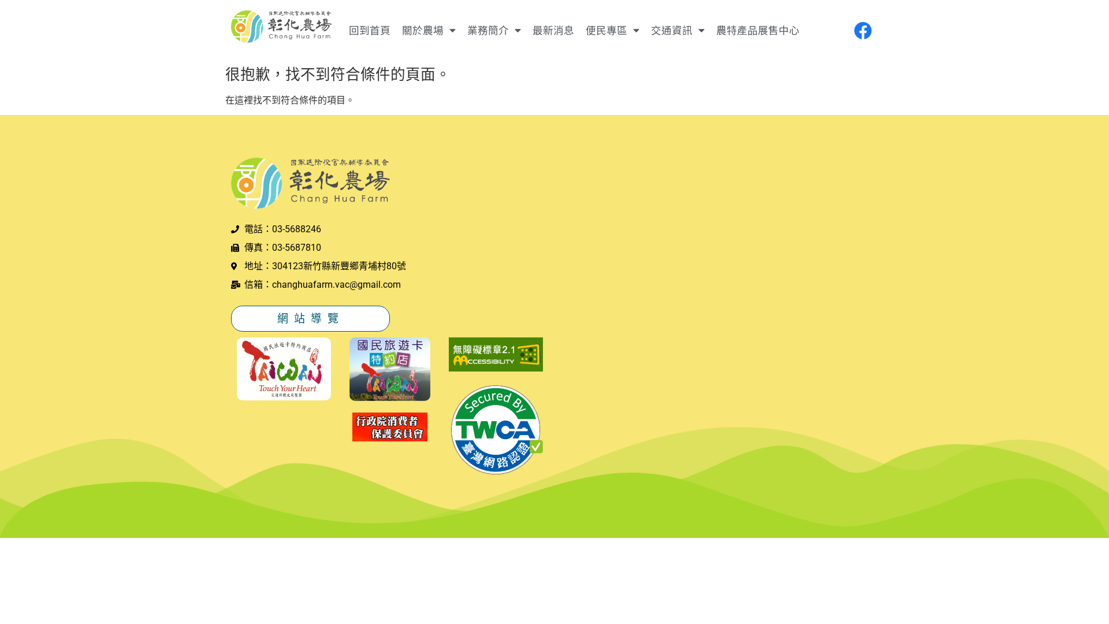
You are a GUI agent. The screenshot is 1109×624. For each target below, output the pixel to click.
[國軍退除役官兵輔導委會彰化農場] (281, 28)
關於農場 (423, 30)
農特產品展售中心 (757, 30)
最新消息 (553, 30)
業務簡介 (488, 30)
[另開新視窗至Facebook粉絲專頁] (863, 30)
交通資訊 (672, 30)
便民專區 (606, 30)
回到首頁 (369, 30)
